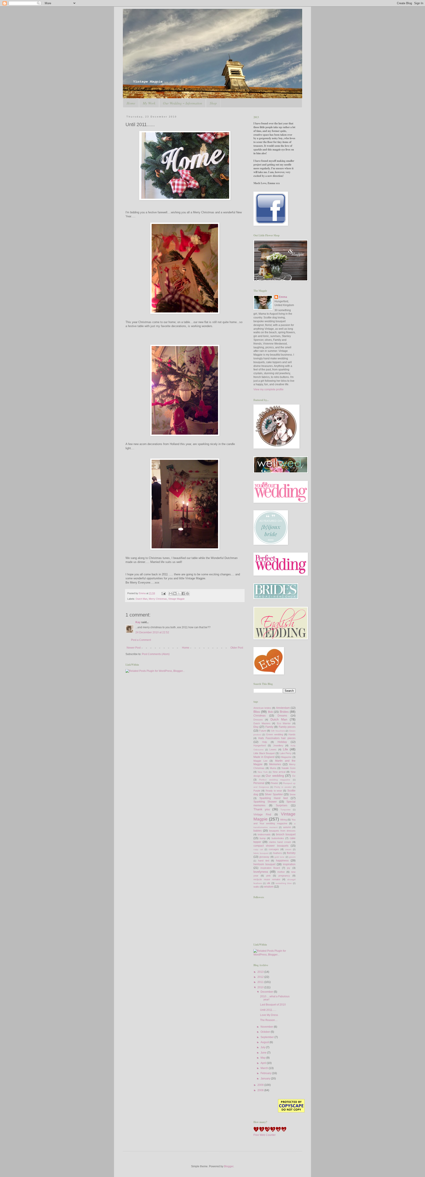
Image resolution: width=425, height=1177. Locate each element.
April (264, 1063)
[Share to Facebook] (183, 593)
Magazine (286, 757)
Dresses (258, 719)
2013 (260, 971)
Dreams (282, 715)
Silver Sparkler (274, 794)
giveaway (264, 856)
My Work (149, 103)
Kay (138, 622)
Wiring (283, 819)
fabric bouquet (261, 853)
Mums (273, 768)
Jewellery (278, 745)
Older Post (236, 647)
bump (263, 838)
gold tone (279, 857)
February (266, 1073)
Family (269, 726)
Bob (270, 711)
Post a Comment (141, 639)
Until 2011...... (268, 1009)
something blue (284, 883)
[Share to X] (179, 593)
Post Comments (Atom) (156, 654)
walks (256, 886)
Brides (284, 711)
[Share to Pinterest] (187, 593)
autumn (287, 827)
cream (288, 849)
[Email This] (170, 593)
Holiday (282, 742)
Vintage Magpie (176, 598)
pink (268, 875)
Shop (213, 103)
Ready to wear (274, 790)
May (263, 1057)
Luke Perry (286, 753)
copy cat (258, 849)
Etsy (256, 726)
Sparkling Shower (265, 801)
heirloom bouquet (264, 864)
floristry (291, 853)
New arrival (279, 772)
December (267, 991)
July (263, 1047)
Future (262, 730)
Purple (256, 790)
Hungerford (259, 745)
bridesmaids (264, 834)
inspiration (289, 864)
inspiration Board (270, 868)
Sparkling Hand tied (273, 798)
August (265, 1042)
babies (257, 830)
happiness (282, 860)
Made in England (263, 757)
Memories (275, 764)
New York (263, 772)
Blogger (228, 1166)
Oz (294, 775)
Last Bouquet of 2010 (273, 1004)
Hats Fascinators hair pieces (277, 738)
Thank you (261, 809)
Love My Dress (269, 1015)
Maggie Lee (260, 760)
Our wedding (275, 775)
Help (264, 742)
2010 (260, 987)
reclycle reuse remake (266, 879)
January (266, 1078)
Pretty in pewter (283, 787)
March (265, 1068)
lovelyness (260, 871)
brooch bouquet (286, 834)
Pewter (274, 783)
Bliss (256, 711)
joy (288, 868)
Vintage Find (262, 814)
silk (268, 883)
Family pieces (287, 726)
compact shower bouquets (270, 845)
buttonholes (278, 838)
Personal (258, 783)
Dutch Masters (261, 723)
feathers (277, 853)
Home (131, 103)
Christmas (259, 715)
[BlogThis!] (175, 593)
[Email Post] (163, 593)
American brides (262, 708)
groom (292, 857)
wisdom (268, 886)
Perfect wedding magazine (274, 779)
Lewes (272, 749)
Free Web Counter (264, 1135)
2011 (260, 982)
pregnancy (284, 875)
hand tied (263, 860)
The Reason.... (269, 1020)
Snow (293, 794)
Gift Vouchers (278, 731)
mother (281, 872)
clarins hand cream (280, 842)
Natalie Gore (289, 768)
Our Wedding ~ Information (182, 103)
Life (285, 749)
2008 (260, 1090)
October (266, 1031)
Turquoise (285, 809)
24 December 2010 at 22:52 (152, 632)
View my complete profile (268, 389)
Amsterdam (283, 707)
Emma (283, 297)
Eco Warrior (284, 723)
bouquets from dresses (282, 830)
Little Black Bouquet (264, 753)
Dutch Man (141, 598)
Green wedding (274, 734)
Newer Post (134, 647)
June (264, 1052)
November (267, 1026)
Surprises (281, 805)
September (267, 1037)
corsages (274, 849)
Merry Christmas (158, 598)
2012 (260, 977)
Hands (292, 734)
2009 (260, 1084)
